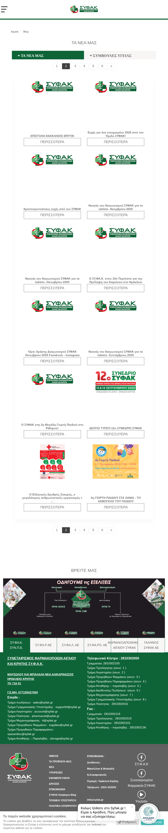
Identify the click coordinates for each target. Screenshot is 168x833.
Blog (25, 31)
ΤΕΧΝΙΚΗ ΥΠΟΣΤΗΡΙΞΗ (62, 800)
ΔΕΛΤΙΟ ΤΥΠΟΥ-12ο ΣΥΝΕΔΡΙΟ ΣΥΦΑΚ (115, 428)
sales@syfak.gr (43, 702)
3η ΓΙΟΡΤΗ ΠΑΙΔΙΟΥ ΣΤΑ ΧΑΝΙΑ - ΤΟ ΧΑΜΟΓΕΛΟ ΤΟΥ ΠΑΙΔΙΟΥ (116, 499)
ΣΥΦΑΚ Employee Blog (62, 794)
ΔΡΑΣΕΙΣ (54, 783)
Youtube (141, 801)
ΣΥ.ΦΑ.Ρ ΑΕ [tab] (43, 645)
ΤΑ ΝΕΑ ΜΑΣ (32, 55)
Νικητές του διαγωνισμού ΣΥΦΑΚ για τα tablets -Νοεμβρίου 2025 (116, 207)
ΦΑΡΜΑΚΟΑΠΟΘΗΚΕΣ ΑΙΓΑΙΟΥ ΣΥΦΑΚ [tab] (124, 645)
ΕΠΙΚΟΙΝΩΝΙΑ (57, 789)
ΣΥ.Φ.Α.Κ (141, 764)
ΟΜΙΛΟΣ (53, 756)
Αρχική (14, 31)
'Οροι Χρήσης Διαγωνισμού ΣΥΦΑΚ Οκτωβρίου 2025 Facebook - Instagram (52, 353)
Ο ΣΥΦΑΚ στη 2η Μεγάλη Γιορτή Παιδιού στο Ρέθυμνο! (52, 426)
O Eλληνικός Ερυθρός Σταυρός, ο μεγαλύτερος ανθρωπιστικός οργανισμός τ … (52, 498)
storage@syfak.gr (61, 738)
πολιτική (96, 824)
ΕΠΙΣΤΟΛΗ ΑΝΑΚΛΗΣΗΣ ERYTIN (52, 136)
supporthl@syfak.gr (68, 707)
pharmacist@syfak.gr (45, 716)
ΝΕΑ (51, 767)
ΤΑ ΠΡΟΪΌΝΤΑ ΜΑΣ (60, 761)
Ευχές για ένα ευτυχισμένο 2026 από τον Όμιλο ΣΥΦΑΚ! (116, 134)
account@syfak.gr (46, 711)
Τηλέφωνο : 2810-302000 (101, 787)
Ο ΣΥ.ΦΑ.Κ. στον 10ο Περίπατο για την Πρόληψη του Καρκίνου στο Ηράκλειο (115, 280)
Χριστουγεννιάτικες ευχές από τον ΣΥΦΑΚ (52, 209)
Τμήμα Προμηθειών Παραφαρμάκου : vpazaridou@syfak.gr (31, 732)
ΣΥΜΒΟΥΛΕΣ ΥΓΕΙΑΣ (112, 55)
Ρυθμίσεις (129, 822)
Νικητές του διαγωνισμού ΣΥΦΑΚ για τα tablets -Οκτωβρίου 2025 (52, 280)
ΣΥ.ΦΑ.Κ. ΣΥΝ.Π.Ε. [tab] (16, 645)
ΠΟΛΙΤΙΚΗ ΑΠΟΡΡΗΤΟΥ (63, 806)
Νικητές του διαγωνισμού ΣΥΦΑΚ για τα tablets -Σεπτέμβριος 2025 (116, 353)
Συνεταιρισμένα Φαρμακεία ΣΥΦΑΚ (142, 782)
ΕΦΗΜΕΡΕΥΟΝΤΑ (59, 778)
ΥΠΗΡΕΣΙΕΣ (56, 772)
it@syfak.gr (49, 720)
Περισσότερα (52, 142)
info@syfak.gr (95, 799)
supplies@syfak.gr (61, 725)
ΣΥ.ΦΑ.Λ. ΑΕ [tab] (70, 645)
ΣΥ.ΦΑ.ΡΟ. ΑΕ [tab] (97, 645)
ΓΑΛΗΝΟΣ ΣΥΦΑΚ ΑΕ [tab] (151, 645)
